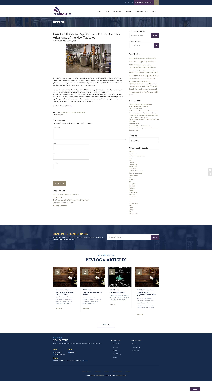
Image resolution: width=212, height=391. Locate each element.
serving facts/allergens (137, 72)
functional (145, 79)
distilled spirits (81, 112)
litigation (137, 75)
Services (115, 350)
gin (130, 182)
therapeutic (154, 84)
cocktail (131, 162)
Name (55, 143)
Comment (56, 128)
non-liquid (150, 92)
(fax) (64, 354)
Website (55, 163)
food (130, 177)
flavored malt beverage (135, 173)
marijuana (132, 194)
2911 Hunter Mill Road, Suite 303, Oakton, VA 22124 (71, 361)
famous (141, 67)
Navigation (115, 340)
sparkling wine (133, 203)
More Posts (106, 325)
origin (130, 58)
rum (130, 199)
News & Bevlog (117, 354)
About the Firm (117, 344)
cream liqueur (133, 164)
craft (156, 86)
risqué (143, 75)
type (157, 76)
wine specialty (133, 214)
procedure (139, 65)
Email (55, 153)
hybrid (144, 65)
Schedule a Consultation (143, 2)
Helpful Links (135, 340)
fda (150, 84)
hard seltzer (132, 184)
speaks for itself (142, 92)
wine (130, 212)
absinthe (131, 151)
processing (138, 61)
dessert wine (133, 166)
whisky (131, 210)
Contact (115, 357)
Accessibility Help (136, 347)
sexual (136, 67)
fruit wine (132, 179)
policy (144, 61)
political (146, 67)
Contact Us (73, 352)
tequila (131, 205)
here (70, 106)
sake (130, 201)
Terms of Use (135, 350)
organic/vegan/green (142, 70)
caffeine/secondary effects (136, 84)
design (151, 67)
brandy (131, 160)
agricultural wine (134, 154)
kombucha (132, 188)
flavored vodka (133, 175)
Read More (59, 308)
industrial (132, 186)
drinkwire (136, 70)
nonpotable (132, 197)
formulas (134, 92)
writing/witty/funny (148, 86)
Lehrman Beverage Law (62, 10)
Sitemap (134, 344)
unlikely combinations (142, 81)
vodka (131, 207)
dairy (151, 72)
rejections (131, 67)
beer (130, 158)
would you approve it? (136, 79)
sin (149, 79)
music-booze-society (150, 65)
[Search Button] (156, 2)
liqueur (131, 190)
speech (135, 58)
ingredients (151, 75)
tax (62, 115)
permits (58, 115)
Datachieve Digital (121, 375)
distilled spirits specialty (136, 171)
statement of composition (135, 86)
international (146, 83)
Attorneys (115, 347)
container (150, 70)
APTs (130, 92)
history (147, 72)
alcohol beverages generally (68, 112)
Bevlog (62, 290)
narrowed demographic (143, 58)
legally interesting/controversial (143, 88)
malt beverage (133, 192)
